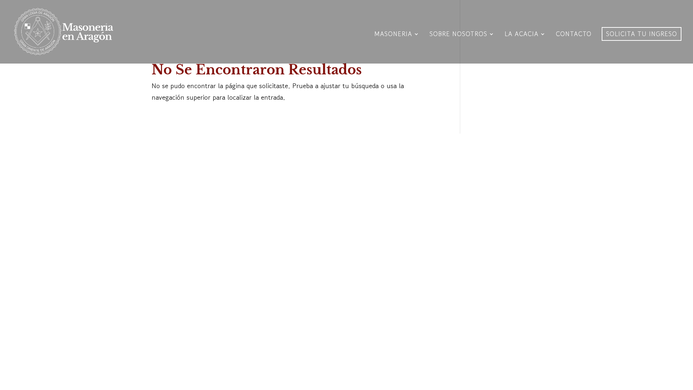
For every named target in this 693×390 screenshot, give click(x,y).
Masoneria (393, 34)
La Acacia (522, 34)
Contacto (574, 34)
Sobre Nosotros (458, 34)
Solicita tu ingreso (641, 33)
